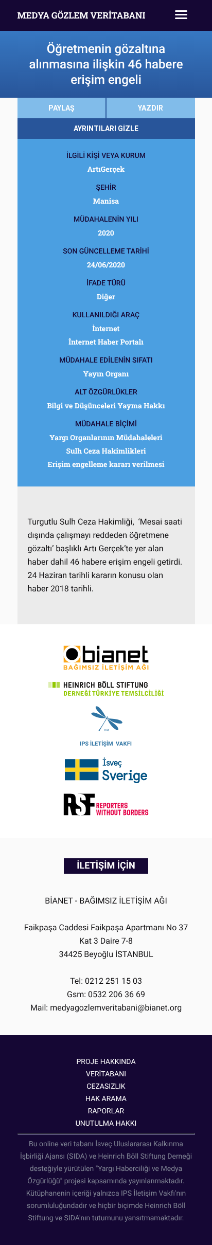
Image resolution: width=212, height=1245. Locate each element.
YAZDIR (150, 108)
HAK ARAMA (106, 1099)
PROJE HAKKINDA (105, 1062)
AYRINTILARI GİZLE (106, 128)
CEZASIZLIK (105, 1086)
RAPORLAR (106, 1111)
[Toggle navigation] (181, 15)
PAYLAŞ (61, 108)
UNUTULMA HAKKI (106, 1124)
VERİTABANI (106, 1074)
